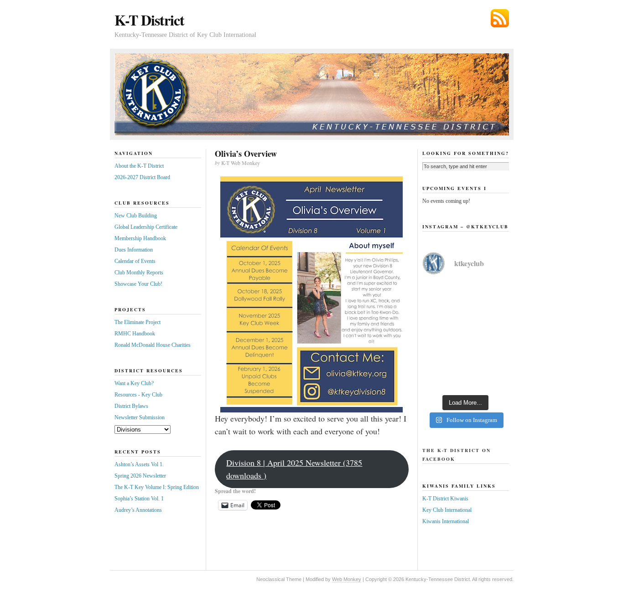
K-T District (149, 20)
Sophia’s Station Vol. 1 (139, 498)
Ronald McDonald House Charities (152, 345)
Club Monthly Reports (138, 272)
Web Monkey (346, 579)
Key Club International (447, 510)
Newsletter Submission (139, 417)
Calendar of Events (135, 261)
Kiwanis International (445, 521)
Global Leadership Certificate (145, 227)
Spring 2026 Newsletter (140, 476)
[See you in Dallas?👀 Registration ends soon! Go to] (465, 363)
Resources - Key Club (138, 394)
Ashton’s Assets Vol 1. (139, 464)
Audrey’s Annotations (138, 510)
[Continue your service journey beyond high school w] (465, 310)
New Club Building (135, 215)
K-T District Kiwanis (445, 498)
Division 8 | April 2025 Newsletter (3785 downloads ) (294, 469)
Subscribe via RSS (500, 18)
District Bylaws (131, 406)
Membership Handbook (140, 238)
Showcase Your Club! (138, 284)
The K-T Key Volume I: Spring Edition (156, 487)
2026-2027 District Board (142, 177)
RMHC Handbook (134, 333)
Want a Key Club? (134, 383)
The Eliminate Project (137, 322)
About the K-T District (139, 166)
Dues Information (133, 250)
